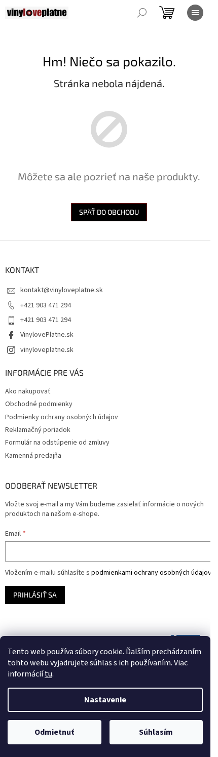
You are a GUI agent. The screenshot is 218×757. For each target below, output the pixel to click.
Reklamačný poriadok (37, 430)
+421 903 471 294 (45, 305)
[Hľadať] (142, 13)
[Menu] (195, 13)
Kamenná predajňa (33, 456)
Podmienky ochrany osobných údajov (61, 417)
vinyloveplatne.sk (47, 350)
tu (48, 674)
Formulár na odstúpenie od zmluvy (57, 442)
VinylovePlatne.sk (47, 335)
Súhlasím (156, 732)
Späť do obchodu (109, 212)
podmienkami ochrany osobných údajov (151, 573)
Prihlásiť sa (35, 594)
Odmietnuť (54, 732)
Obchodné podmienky (38, 404)
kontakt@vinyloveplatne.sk (61, 290)
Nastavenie (105, 699)
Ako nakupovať (28, 391)
